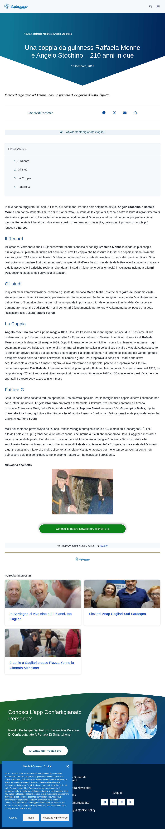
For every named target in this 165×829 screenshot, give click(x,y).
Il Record (23, 161)
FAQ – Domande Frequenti (75, 779)
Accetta (13, 817)
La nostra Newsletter (78, 787)
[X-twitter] (130, 802)
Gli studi (23, 169)
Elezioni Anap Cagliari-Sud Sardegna (117, 614)
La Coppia (24, 178)
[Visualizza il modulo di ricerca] (151, 6)
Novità (27, 33)
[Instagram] (121, 802)
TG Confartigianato (77, 802)
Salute (104, 545)
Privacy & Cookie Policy (80, 810)
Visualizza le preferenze (55, 817)
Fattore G (24, 186)
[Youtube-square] (113, 802)
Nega (31, 817)
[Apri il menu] (158, 6)
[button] (67, 766)
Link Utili (70, 795)
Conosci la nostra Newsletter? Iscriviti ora (82, 528)
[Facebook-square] (104, 802)
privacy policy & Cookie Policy (18, 808)
